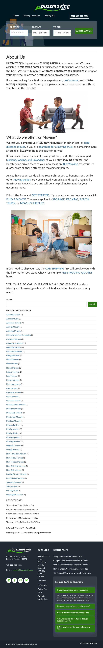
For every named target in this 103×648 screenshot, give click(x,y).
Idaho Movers (12, 364)
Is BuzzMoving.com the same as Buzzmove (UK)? (73, 628)
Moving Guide (12, 429)
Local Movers (11, 388)
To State (36, 27)
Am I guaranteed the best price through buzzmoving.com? (72, 620)
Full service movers (14, 352)
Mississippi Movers (14, 417)
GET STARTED (40, 195)
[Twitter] (26, 581)
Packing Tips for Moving (16, 474)
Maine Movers (12, 397)
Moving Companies (32, 16)
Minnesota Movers (14, 413)
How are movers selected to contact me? (73, 613)
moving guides (22, 179)
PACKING (72, 199)
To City (57, 27)
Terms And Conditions (23, 644)
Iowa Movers (11, 376)
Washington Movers (14, 495)
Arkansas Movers (13, 331)
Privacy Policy (10, 644)
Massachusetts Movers (15, 405)
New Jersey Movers (14, 458)
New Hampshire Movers (16, 454)
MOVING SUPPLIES (32, 203)
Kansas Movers (12, 380)
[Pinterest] (9, 581)
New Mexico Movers (15, 462)
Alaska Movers (12, 319)
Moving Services (13, 441)
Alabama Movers (13, 315)
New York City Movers (15, 466)
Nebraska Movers (13, 446)
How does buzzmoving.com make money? (73, 606)
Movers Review (12, 425)
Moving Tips (50, 16)
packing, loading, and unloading (25, 160)
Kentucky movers (13, 384)
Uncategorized (12, 491)
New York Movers (13, 470)
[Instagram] (20, 581)
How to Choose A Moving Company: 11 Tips (22, 518)
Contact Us (42, 581)
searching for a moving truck (56, 146)
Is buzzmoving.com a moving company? (72, 590)
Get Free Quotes (83, 31)
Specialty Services (13, 482)
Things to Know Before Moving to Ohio (20, 505)
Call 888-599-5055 (79, 16)
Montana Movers (13, 421)
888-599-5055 (16, 565)
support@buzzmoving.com (23, 570)
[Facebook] (15, 581)
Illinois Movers (12, 368)
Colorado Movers (13, 339)
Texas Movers (12, 487)
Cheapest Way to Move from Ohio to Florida (22, 509)
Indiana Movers (12, 372)
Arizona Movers (12, 327)
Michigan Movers (13, 409)
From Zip (15, 27)
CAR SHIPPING (54, 268)
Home (16, 16)
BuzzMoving (70, 164)
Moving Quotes (12, 437)
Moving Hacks (12, 433)
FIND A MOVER (16, 199)
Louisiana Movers (13, 392)
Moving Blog (42, 585)
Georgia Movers (13, 356)
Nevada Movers (12, 450)
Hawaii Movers (12, 360)
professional (71, 80)
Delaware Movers (13, 347)
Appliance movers (13, 323)
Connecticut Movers (14, 343)
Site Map (34, 644)
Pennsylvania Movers (15, 478)
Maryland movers (13, 401)
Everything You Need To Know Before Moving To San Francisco (28, 533)
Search (9, 300)
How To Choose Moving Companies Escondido (22, 514)
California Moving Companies (18, 335)
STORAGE (58, 199)
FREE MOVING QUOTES (77, 272)
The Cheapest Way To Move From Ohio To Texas (23, 522)
